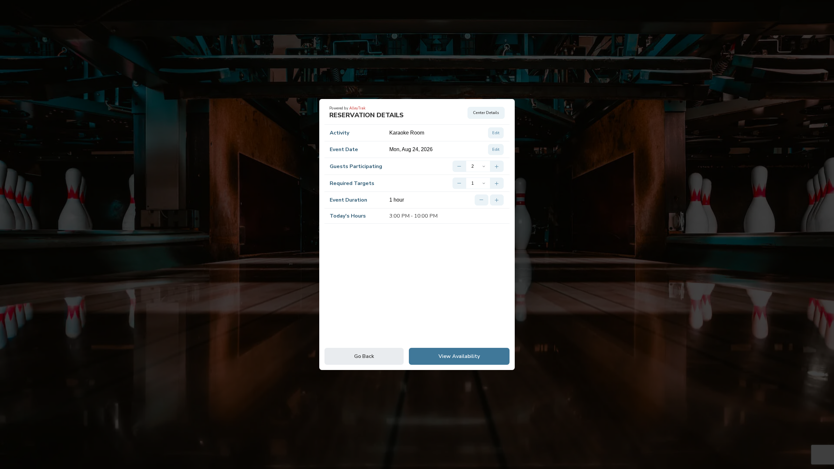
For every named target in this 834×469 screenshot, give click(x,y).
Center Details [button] (486, 112)
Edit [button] (495, 132)
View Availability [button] (459, 356)
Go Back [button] (364, 356)
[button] (459, 166)
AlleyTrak (357, 108)
